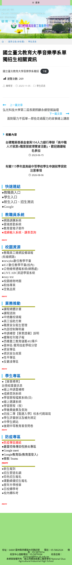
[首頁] (3, 41)
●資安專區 (9, 349)
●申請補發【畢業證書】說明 (20, 333)
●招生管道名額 (11, 472)
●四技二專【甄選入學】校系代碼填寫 (26, 413)
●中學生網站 (10, 421)
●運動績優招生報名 (14, 480)
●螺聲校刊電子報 (13, 337)
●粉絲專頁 (9, 285)
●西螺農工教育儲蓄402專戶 (20, 341)
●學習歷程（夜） (13, 405)
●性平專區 (9, 357)
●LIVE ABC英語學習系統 (18, 272)
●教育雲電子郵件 (13, 228)
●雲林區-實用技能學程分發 (19, 345)
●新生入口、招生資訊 (18, 202)
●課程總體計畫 (11, 309)
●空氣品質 (9, 289)
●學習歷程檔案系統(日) (17, 397)
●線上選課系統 (11, 401)
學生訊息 (41, 85)
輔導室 (9, 85)
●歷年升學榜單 (11, 484)
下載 (44, 71)
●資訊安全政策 (11, 353)
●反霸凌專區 (10, 361)
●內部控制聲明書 (13, 329)
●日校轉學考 (10, 489)
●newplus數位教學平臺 (16, 260)
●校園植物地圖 (11, 281)
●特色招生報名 (11, 476)
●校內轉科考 (10, 493)
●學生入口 (9, 197)
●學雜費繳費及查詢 (14, 409)
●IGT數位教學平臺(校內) (18, 265)
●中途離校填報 (11, 317)
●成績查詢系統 (11, 393)
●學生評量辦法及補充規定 (19, 417)
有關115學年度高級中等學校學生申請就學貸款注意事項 (36, 168)
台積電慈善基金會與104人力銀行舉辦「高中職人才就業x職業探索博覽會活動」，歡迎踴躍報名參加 (36, 146)
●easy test (7, 277)
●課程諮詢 (9, 313)
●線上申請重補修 (13, 389)
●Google (8, 206)
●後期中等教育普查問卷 (17, 425)
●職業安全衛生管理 (14, 325)
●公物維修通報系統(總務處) (20, 268)
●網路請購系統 (11, 220)
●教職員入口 (11, 192)
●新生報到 (9, 468)
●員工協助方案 (11, 321)
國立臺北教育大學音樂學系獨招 (21, 71)
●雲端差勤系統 (11, 224)
